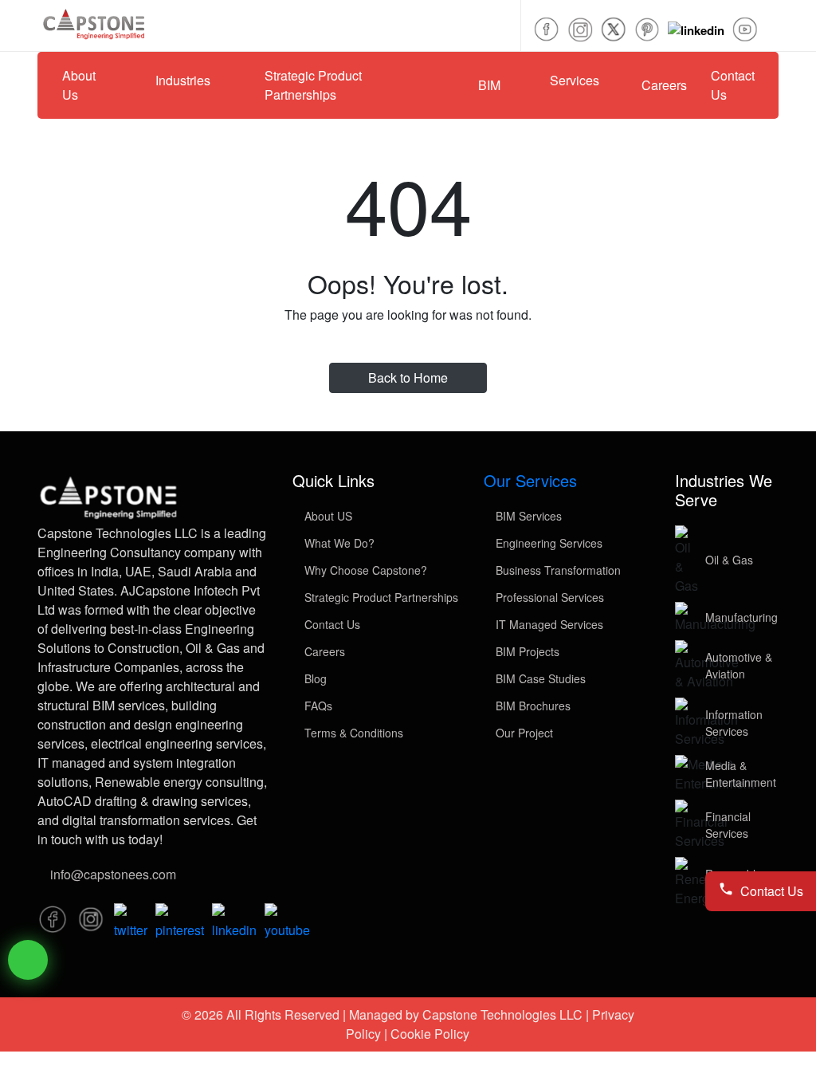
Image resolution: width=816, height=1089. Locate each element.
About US (326, 516)
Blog (314, 678)
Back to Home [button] (408, 377)
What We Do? (338, 543)
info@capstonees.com (113, 874)
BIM (489, 85)
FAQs (316, 706)
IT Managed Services (547, 624)
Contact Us (733, 85)
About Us (79, 85)
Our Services (530, 480)
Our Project (522, 733)
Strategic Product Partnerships (379, 597)
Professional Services (548, 597)
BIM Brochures (531, 706)
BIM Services (527, 516)
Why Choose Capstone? (364, 570)
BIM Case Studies (539, 678)
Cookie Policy (429, 1033)
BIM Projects (525, 651)
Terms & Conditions (352, 733)
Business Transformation (556, 570)
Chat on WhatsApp (28, 960)
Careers (664, 85)
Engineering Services (547, 543)
